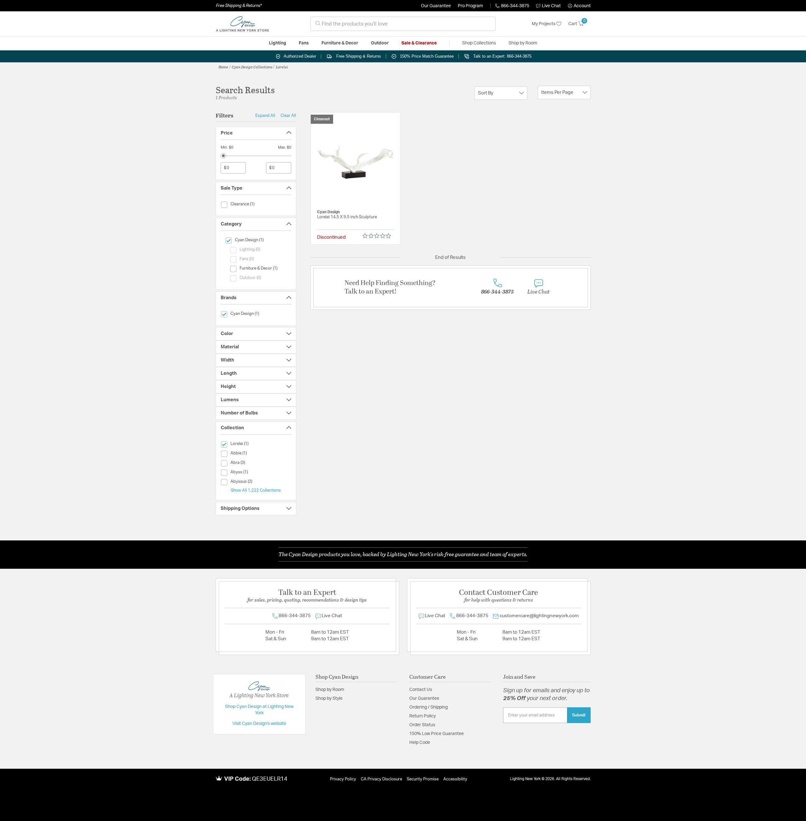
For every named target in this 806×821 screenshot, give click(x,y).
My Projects (544, 24)
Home (223, 67)
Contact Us (420, 689)
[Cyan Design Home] (242, 23)
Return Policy (422, 716)
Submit (579, 715)
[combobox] (403, 24)
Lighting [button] (277, 43)
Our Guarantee (436, 6)
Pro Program (470, 6)
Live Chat (551, 6)
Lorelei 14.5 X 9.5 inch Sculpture (347, 217)
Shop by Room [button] (522, 43)
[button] (579, 6)
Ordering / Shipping (428, 707)
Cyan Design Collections (252, 67)
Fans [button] (304, 43)
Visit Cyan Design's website (259, 723)
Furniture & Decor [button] (339, 43)
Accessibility (455, 779)
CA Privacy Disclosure (381, 779)
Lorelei (282, 67)
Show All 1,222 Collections (256, 490)
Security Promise (423, 779)
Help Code (419, 742)
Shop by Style (329, 698)
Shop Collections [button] (479, 43)
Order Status (422, 725)
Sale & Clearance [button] (419, 43)
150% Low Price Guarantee (436, 734)
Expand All (265, 115)
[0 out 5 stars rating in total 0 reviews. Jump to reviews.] (378, 235)
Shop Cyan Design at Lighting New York (259, 709)
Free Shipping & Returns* (239, 5)
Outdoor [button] (380, 43)
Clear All (288, 115)
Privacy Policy (343, 779)
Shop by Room (329, 689)
